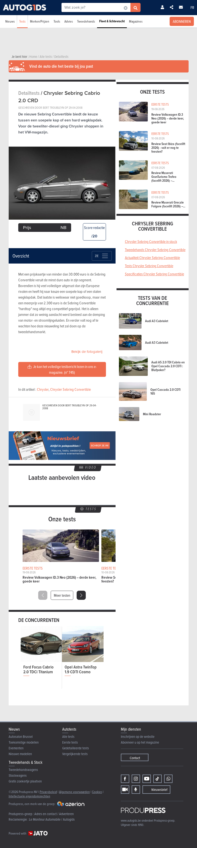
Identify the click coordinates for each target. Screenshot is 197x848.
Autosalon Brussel (21, 736)
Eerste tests (70, 742)
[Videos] (125, 789)
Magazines (135, 21)
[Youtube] (146, 779)
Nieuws (10, 21)
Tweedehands (86, 21)
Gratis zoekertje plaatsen (25, 781)
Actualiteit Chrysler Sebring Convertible (152, 257)
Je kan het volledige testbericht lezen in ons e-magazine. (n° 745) (64, 369)
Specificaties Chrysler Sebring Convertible (154, 274)
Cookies (97, 791)
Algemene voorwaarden (74, 791)
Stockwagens (18, 775)
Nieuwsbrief (159, 789)
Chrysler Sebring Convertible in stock (151, 241)
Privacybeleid (48, 791)
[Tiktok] (157, 779)
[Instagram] (136, 779)
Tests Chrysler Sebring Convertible (149, 265)
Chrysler (43, 389)
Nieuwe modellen (20, 753)
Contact (135, 757)
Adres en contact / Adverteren (54, 813)
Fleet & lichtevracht (112, 21)
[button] (81, 595)
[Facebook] (125, 779)
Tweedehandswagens (23, 769)
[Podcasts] (136, 789)
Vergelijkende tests (75, 753)
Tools (57, 21)
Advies (68, 21)
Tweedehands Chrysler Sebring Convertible (155, 249)
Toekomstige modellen (24, 742)
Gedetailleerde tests (75, 748)
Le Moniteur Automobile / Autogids (52, 819)
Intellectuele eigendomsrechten (29, 796)
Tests (22, 21)
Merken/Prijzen (39, 21)
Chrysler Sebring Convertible (70, 389)
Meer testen (62, 595)
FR (192, 7)
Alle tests (68, 736)
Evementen (16, 748)
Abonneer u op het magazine (140, 742)
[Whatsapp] (168, 779)
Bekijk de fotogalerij (86, 351)
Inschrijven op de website (137, 736)
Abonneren (182, 21)
